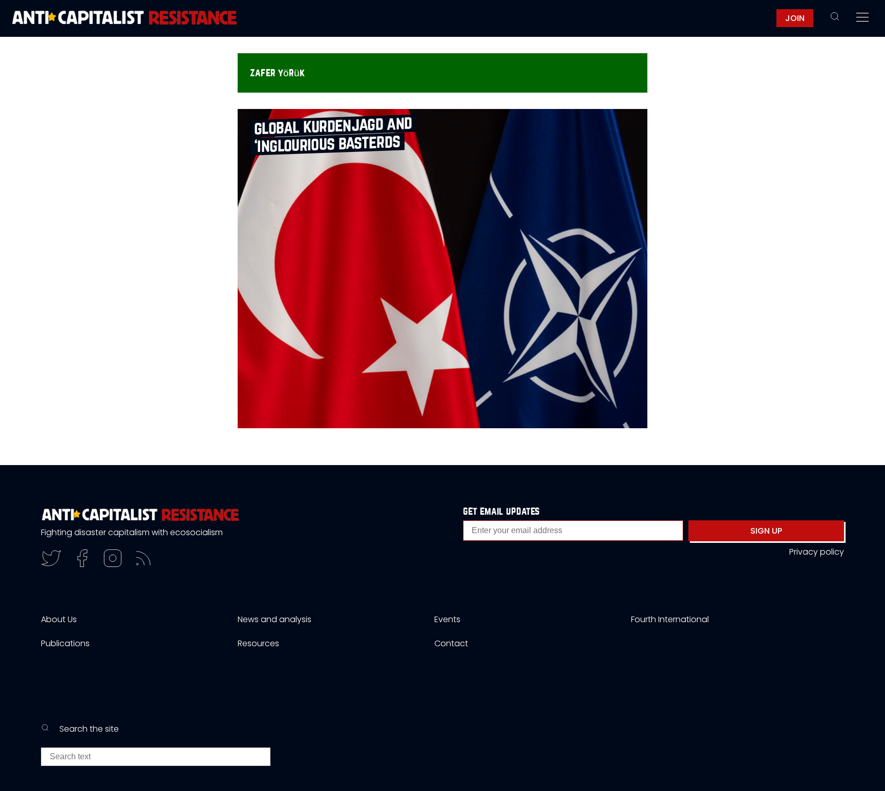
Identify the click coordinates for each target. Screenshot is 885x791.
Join (795, 18)
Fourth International (670, 619)
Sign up (766, 531)
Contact (451, 643)
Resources (258, 643)
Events (447, 619)
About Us (59, 619)
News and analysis (274, 619)
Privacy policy (816, 552)
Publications (65, 643)
